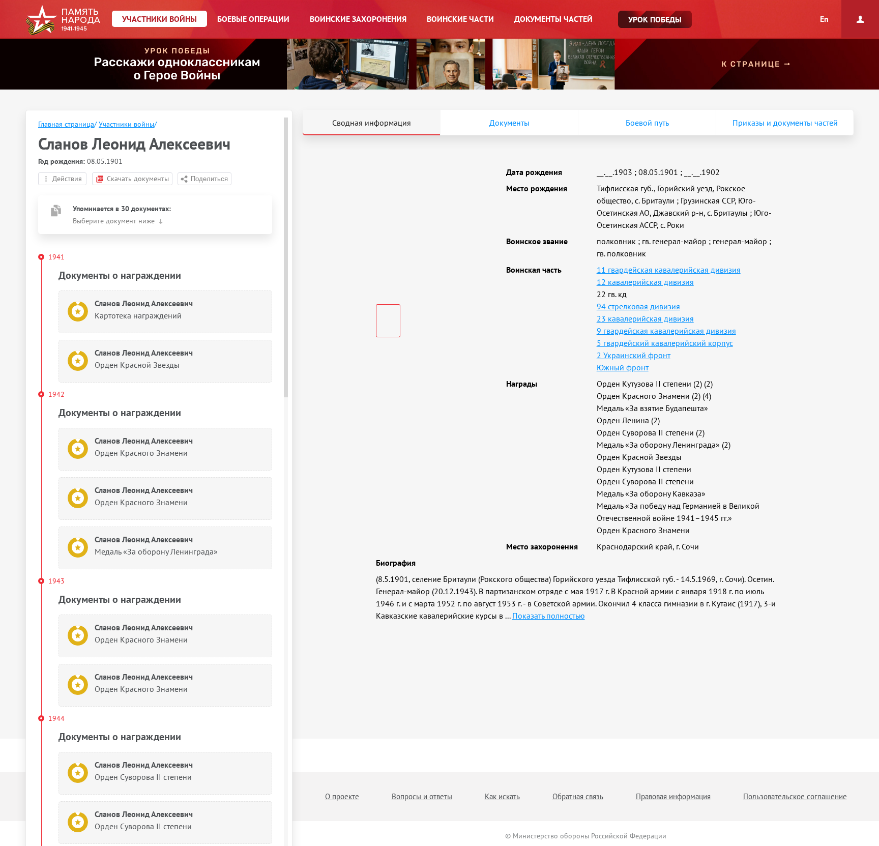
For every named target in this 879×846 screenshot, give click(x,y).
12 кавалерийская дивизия (645, 282)
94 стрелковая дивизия (638, 306)
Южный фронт (623, 367)
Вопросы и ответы (422, 796)
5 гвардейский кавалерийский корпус (665, 343)
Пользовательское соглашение (795, 796)
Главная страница (66, 124)
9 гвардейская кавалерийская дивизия (666, 331)
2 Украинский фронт (633, 355)
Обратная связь (577, 796)
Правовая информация (673, 796)
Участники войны (126, 124)
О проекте (342, 796)
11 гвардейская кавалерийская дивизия (669, 270)
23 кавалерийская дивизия (645, 318)
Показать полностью (548, 615)
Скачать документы (138, 178)
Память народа (62, 20)
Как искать (502, 796)
